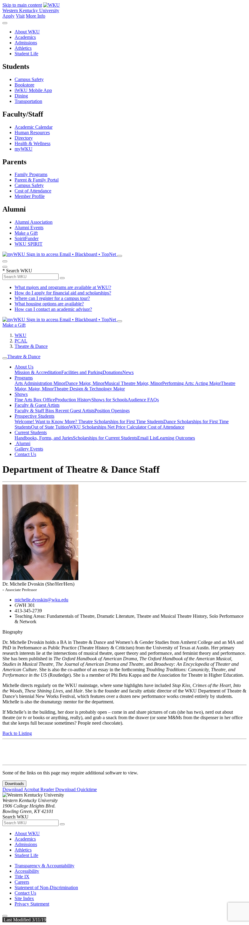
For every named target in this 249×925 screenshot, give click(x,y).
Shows (21, 394)
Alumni (22, 443)
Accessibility (27, 871)
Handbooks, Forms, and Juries (44, 437)
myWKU (23, 148)
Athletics (23, 48)
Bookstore (24, 84)
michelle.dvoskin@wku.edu (41, 599)
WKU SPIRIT (29, 244)
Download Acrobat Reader (28, 789)
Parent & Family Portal (37, 179)
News (128, 372)
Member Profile (30, 196)
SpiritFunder (27, 238)
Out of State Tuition (50, 427)
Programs (24, 377)
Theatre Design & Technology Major (89, 388)
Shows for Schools (109, 399)
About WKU (27, 31)
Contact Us (25, 454)
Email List (147, 437)
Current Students (31, 432)
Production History (73, 399)
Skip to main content (22, 5)
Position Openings (112, 410)
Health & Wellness (32, 143)
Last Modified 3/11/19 (24, 919)
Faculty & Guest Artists (37, 405)
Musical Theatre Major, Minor (133, 383)
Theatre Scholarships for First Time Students (120, 421)
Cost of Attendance (33, 190)
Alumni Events (29, 227)
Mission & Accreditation (38, 372)
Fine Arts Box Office (35, 399)
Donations (112, 372)
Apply (8, 16)
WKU (20, 335)
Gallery (22, 448)
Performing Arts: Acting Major (191, 383)
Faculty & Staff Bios (35, 410)
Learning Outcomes (176, 437)
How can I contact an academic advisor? (53, 309)
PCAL (21, 340)
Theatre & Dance (31, 346)
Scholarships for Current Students (105, 437)
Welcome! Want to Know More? (46, 421)
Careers (22, 882)
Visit (20, 16)
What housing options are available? (49, 303)
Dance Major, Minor (84, 383)
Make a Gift (26, 233)
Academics (25, 37)
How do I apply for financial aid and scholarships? (63, 292)
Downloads (14, 783)
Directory (24, 138)
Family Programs (31, 174)
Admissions (26, 42)
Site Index (24, 898)
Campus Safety (29, 79)
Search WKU (17, 270)
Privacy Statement (32, 903)
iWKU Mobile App (33, 90)
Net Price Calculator (127, 427)
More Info (35, 16)
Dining (21, 95)
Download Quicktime (76, 789)
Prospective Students (34, 416)
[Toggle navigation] (4, 358)
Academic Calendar (34, 127)
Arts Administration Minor (40, 383)
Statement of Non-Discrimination (46, 887)
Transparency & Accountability (44, 865)
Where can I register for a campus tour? (52, 298)
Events (36, 448)
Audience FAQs (143, 399)
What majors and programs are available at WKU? (63, 287)
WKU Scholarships (88, 427)
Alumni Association (34, 222)
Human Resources (32, 132)
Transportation (28, 101)
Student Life (26, 53)
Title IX (22, 876)
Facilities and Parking (82, 372)
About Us (24, 366)
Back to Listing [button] (17, 733)
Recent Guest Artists (74, 410)
